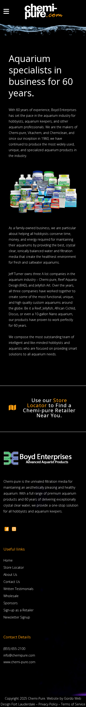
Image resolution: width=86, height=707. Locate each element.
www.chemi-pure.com (19, 662)
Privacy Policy (48, 704)
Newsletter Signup (16, 617)
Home (8, 560)
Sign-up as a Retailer (18, 610)
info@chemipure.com (19, 655)
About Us (10, 574)
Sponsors (10, 603)
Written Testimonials (18, 589)
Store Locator (47, 403)
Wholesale (11, 596)
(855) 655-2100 (14, 648)
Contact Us (11, 581)
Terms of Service (73, 704)
